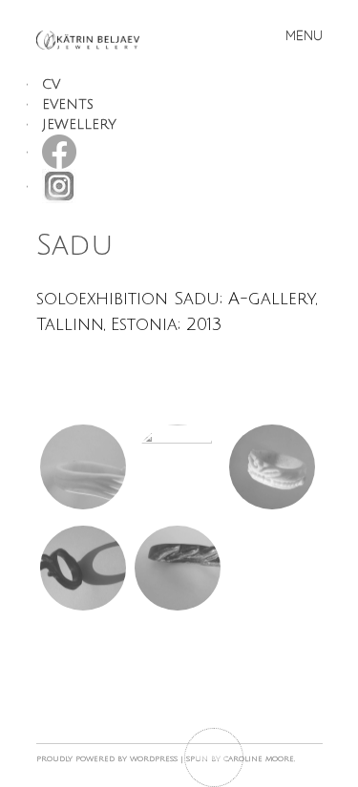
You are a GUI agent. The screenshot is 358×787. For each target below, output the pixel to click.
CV (51, 84)
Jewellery (79, 124)
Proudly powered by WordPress (107, 759)
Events (68, 104)
